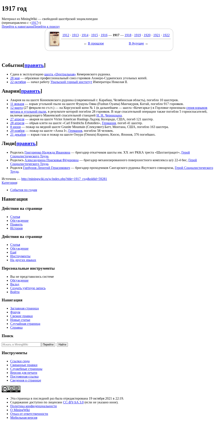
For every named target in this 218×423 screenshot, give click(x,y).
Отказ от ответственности (29, 414)
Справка (16, 327)
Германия (109, 123)
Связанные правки (23, 365)
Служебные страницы (26, 369)
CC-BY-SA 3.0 (73, 402)
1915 (94, 35)
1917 (34, 22)
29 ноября (17, 130)
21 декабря (18, 134)
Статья (15, 217)
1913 (75, 35)
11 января (17, 104)
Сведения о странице (25, 380)
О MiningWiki (20, 410)
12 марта (16, 107)
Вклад (14, 284)
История (16, 228)
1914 (85, 35)
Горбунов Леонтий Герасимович (46, 168)
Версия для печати (23, 372)
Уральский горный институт (71, 82)
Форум (15, 312)
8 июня (15, 127)
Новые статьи (20, 320)
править (34, 65)
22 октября (18, 82)
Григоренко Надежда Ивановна (47, 152)
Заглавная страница (24, 308)
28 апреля (17, 123)
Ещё (13, 252)
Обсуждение (19, 220)
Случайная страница (25, 323)
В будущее (136, 43)
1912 (65, 35)
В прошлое (96, 43)
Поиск (7, 336)
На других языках (23, 260)
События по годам (23, 190)
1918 (128, 35)
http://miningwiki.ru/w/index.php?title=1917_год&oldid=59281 (64, 179)
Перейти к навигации (17, 26)
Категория (9, 182)
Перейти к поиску (46, 26)
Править (16, 224)
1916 (104, 35)
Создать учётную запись (28, 288)
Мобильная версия (23, 417)
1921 (156, 35)
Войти (15, 292)
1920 (147, 35)
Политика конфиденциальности (33, 406)
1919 (137, 35)
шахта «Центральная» (60, 74)
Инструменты (20, 256)
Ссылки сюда (20, 361)
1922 (166, 35)
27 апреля (17, 119)
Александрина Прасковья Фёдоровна (51, 160)
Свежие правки (21, 316)
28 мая (15, 78)
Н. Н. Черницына (109, 115)
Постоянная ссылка (24, 376)
